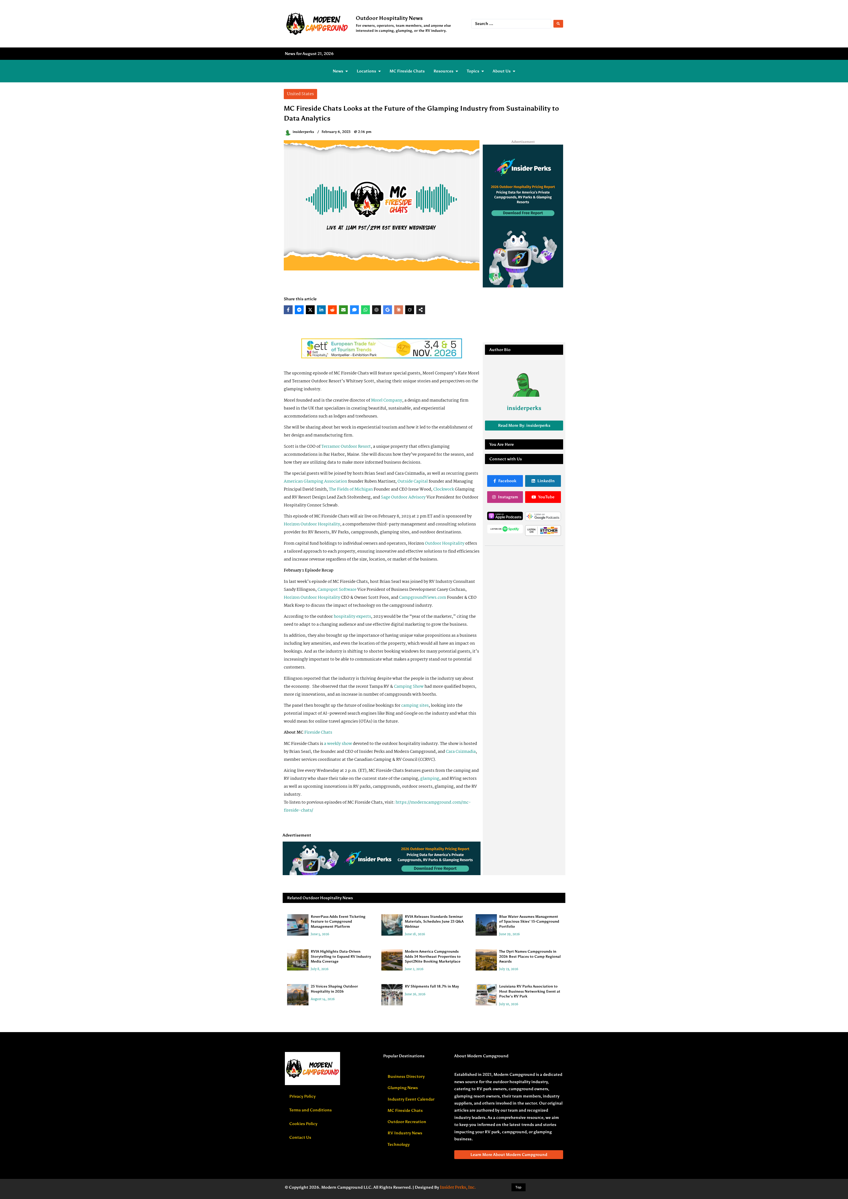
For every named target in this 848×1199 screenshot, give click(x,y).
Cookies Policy (303, 1123)
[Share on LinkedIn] (321, 309)
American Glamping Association (315, 481)
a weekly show (338, 743)
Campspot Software (337, 589)
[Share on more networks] (420, 309)
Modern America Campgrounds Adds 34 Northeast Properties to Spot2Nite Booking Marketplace (433, 956)
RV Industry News (405, 1133)
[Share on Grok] (409, 309)
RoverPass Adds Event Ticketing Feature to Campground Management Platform (338, 921)
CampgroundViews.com (422, 597)
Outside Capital (413, 481)
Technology (399, 1144)
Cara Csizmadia (461, 751)
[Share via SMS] (354, 309)
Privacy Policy (302, 1096)
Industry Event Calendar (411, 1099)
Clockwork (443, 489)
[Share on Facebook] (288, 309)
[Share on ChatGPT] (376, 309)
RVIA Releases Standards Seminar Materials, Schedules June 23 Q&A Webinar (434, 921)
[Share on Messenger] (299, 309)
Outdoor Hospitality (444, 543)
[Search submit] (558, 24)
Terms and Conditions (310, 1110)
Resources (443, 71)
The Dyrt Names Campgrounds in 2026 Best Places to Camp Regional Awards (530, 956)
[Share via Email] (343, 309)
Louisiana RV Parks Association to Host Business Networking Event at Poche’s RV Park (529, 991)
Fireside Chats (318, 732)
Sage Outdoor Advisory (403, 497)
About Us (502, 71)
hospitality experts (352, 616)
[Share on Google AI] (387, 309)
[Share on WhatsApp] (365, 309)
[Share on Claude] (398, 309)
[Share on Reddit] (332, 309)
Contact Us (300, 1137)
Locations (366, 71)
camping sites (415, 705)
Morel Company (386, 400)
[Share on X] (310, 309)
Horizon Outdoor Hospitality (312, 524)
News (338, 71)
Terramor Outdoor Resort (346, 446)
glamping (429, 778)
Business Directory (406, 1076)
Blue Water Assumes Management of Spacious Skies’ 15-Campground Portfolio (529, 921)
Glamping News (403, 1087)
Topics (473, 71)
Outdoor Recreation (407, 1121)
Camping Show (409, 686)
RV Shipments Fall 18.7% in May (432, 986)
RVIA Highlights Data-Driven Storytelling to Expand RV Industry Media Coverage (341, 956)
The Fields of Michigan (351, 489)
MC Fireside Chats (407, 71)
